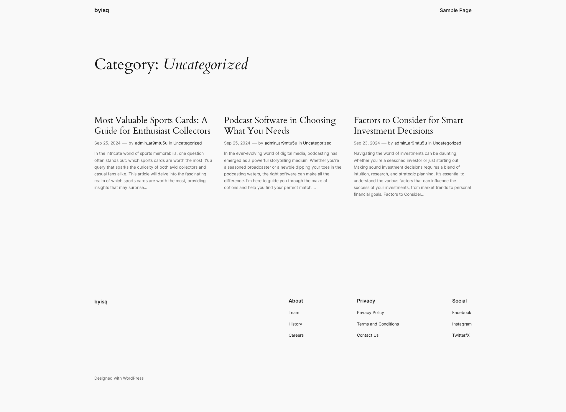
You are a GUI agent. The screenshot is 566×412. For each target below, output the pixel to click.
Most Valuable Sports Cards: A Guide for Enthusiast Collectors (152, 125)
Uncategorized (187, 142)
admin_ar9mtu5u (151, 142)
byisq (101, 10)
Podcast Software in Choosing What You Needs (280, 125)
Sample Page (456, 10)
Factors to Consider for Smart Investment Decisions (408, 125)
